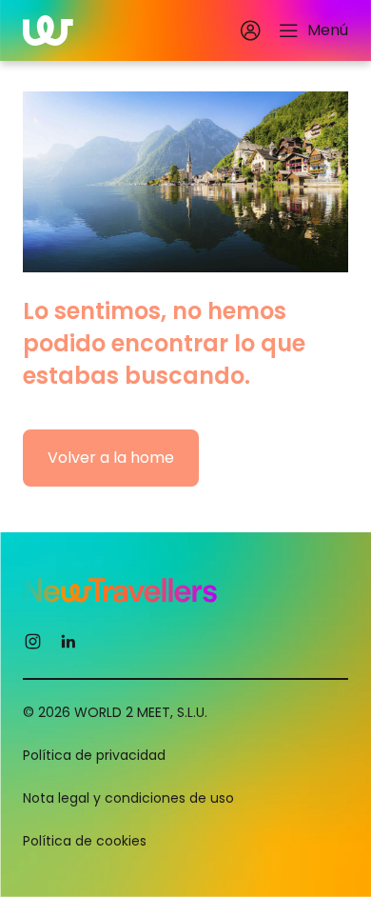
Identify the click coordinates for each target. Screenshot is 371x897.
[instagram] (33, 641)
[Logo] (48, 30)
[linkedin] (68, 641)
